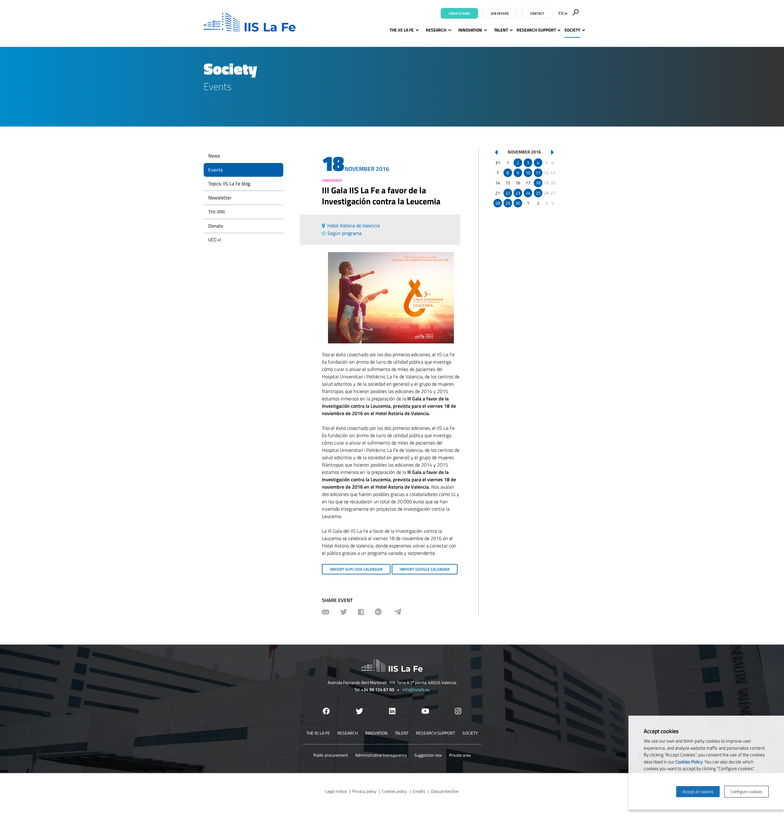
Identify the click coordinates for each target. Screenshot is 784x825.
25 (538, 193)
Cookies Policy (689, 761)
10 (528, 172)
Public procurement (330, 755)
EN (561, 13)
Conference (332, 180)
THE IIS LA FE (402, 30)
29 (507, 203)
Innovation (470, 30)
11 (538, 172)
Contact (537, 13)
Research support (536, 30)
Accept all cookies (698, 791)
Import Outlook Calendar (356, 569)
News (214, 155)
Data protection (445, 791)
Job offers (500, 13)
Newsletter (220, 197)
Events (215, 169)
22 (507, 193)
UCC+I (214, 239)
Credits (419, 791)
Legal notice (336, 791)
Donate (215, 225)
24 (528, 193)
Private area (460, 755)
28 (497, 203)
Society (572, 30)
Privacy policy (364, 791)
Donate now (459, 13)
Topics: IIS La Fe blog (229, 183)
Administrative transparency (381, 755)
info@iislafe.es (416, 689)
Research (436, 30)
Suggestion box (428, 755)
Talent (501, 30)
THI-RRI (216, 211)
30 (517, 203)
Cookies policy (394, 791)
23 (517, 193)
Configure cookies (746, 791)
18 (538, 183)
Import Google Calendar (425, 569)
